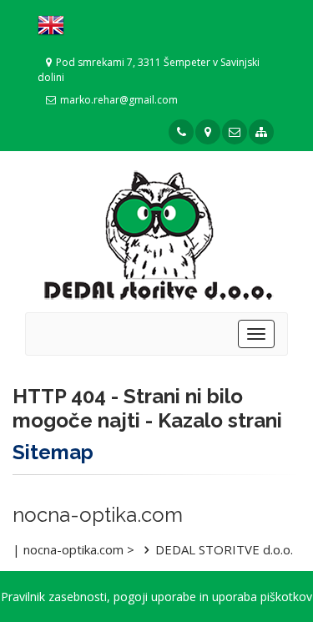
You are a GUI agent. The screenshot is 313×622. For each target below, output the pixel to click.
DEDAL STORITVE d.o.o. (224, 549)
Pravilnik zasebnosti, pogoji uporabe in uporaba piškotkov (156, 596)
